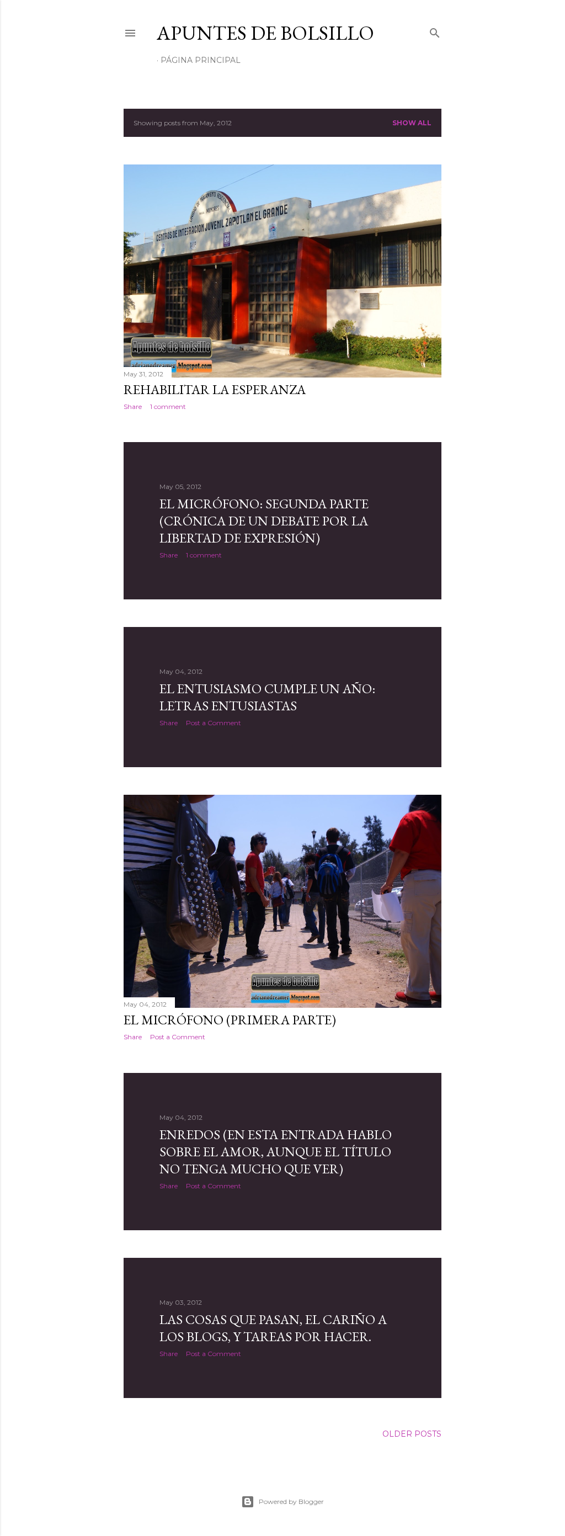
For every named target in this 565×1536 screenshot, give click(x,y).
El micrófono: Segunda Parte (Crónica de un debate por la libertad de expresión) (264, 520)
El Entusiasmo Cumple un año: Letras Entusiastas (267, 697)
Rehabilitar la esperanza (215, 389)
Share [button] (133, 406)
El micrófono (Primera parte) (230, 1019)
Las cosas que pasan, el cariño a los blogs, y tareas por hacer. (273, 1328)
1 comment (168, 406)
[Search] (434, 30)
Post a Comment (213, 723)
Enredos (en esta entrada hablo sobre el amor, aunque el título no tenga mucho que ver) (275, 1151)
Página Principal (201, 60)
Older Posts (411, 1434)
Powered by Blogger (291, 1501)
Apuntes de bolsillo (265, 33)
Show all (411, 123)
